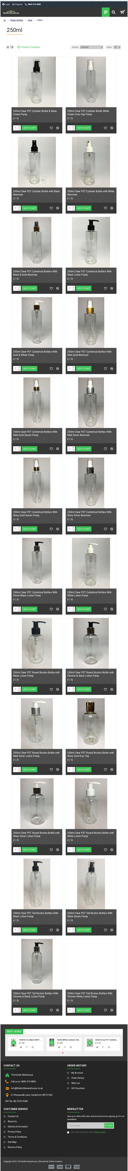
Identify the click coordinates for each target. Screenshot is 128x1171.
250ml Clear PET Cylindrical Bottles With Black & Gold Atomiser (35, 273)
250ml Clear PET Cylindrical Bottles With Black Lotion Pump (89, 273)
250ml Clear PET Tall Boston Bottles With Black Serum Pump (89, 915)
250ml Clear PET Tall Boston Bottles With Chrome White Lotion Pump (89, 995)
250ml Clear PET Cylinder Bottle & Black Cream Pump (35, 113)
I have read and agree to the (88, 1132)
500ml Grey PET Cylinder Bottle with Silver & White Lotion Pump (106, 1040)
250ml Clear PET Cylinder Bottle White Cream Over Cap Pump (88, 113)
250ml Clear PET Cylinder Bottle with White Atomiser (90, 193)
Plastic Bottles (16, 20)
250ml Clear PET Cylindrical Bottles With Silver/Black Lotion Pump (35, 594)
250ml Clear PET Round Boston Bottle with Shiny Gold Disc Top (90, 754)
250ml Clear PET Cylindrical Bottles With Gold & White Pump (35, 353)
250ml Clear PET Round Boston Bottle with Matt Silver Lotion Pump (36, 754)
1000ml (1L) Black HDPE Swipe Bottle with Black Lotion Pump (30, 1040)
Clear (30, 20)
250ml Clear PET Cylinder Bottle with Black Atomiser (36, 193)
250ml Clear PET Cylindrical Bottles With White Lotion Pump (89, 594)
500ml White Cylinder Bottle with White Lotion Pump (68, 1040)
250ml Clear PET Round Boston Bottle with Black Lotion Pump (36, 674)
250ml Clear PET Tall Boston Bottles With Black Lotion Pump (35, 915)
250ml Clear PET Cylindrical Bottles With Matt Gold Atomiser (89, 353)
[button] (62, 1052)
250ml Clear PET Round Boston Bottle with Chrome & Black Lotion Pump (90, 674)
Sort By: (75, 47)
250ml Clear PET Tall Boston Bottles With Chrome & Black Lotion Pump (35, 995)
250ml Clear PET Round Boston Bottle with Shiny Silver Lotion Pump (36, 834)
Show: (109, 47)
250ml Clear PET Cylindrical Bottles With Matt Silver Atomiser (89, 433)
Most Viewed (14, 1031)
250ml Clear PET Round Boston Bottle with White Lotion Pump (90, 834)
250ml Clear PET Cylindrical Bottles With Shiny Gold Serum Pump (35, 514)
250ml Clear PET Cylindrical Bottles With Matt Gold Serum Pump (35, 433)
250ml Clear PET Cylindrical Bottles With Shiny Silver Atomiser (89, 514)
